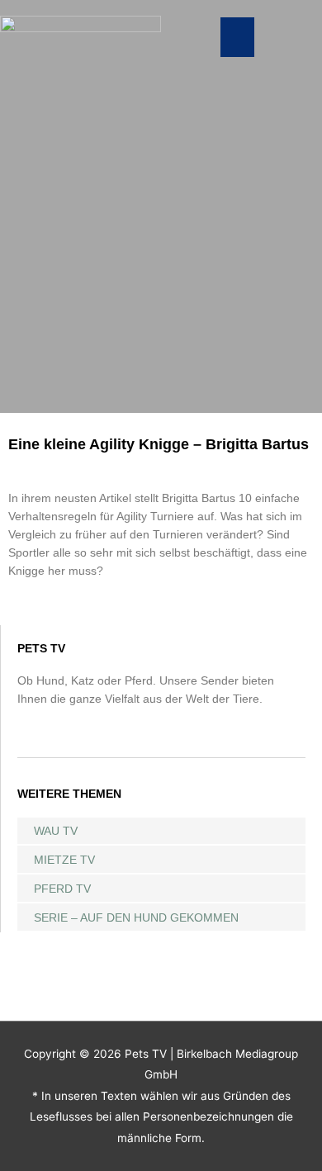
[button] (237, 37)
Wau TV (56, 830)
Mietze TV (64, 859)
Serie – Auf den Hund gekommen (136, 917)
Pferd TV (62, 888)
